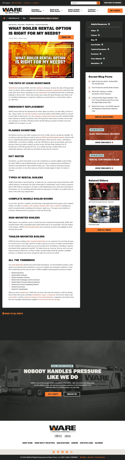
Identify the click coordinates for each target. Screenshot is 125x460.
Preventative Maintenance (41, 25)
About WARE (27, 443)
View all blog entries (104, 117)
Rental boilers (13, 88)
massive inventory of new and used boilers (39, 297)
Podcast (94, 35)
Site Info (90, 457)
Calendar (99, 443)
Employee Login (86, 443)
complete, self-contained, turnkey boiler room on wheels (41, 206)
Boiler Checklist (13, 25)
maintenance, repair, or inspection (43, 295)
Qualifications (63, 443)
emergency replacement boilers (45, 116)
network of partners (31, 114)
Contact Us (27, 3)
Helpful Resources (14, 18)
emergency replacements (54, 90)
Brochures (95, 54)
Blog (24, 18)
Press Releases (96, 59)
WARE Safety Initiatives (45, 443)
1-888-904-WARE (16, 3)
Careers (74, 443)
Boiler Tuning (21, 25)
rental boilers (42, 93)
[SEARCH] (98, 2)
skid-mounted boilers (32, 227)
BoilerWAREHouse (29, 25)
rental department (17, 265)
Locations (36, 3)
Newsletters (95, 63)
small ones (39, 88)
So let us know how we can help (49, 299)
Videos (93, 31)
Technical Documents (98, 49)
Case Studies (95, 45)
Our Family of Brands (112, 3)
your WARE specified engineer (49, 137)
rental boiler (25, 292)
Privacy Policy (100, 457)
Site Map (83, 457)
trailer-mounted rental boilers (36, 241)
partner (61, 137)
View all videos (104, 230)
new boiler (13, 297)
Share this (66, 37)
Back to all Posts (14, 313)
